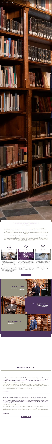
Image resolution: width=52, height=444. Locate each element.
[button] (50, 2)
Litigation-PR (43, 249)
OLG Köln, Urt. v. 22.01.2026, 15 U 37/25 (11, 404)
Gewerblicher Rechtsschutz (26, 249)
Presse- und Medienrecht (9, 249)
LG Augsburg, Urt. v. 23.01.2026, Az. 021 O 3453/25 (13, 382)
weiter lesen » (6, 391)
